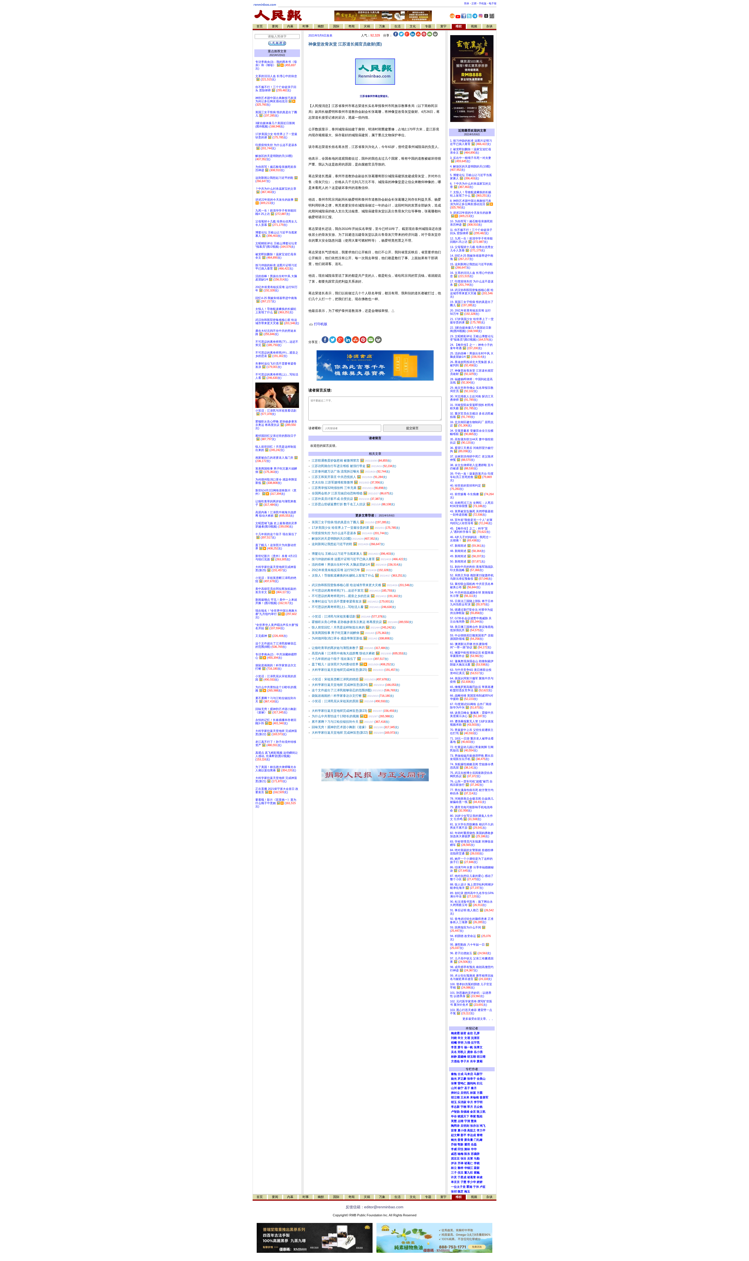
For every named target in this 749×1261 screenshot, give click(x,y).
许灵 (454, 1177)
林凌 (480, 1177)
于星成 (462, 1177)
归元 (480, 1083)
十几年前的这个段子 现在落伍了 (350, 658)
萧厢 (480, 1061)
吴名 (454, 1052)
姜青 (460, 1139)
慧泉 (474, 1121)
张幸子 (471, 1078)
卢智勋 (455, 1111)
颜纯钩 (471, 1083)
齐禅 (460, 1163)
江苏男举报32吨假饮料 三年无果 (349, 487)
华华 (474, 1149)
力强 (467, 1042)
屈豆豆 (455, 1158)
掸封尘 (455, 1092)
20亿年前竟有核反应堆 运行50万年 (352, 570)
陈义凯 (481, 1111)
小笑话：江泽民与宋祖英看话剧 (349, 616)
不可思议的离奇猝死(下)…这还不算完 (354, 590)
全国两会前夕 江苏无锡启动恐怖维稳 (352, 493)
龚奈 (470, 1052)
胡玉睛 (471, 1056)
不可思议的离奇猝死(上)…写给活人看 (354, 607)
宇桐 (463, 1106)
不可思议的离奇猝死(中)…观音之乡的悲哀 (357, 596)
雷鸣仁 (462, 1083)
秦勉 (454, 1074)
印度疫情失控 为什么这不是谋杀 (350, 533)
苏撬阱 (475, 1153)
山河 (454, 1088)
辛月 (470, 1102)
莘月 (470, 1106)
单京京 (455, 1182)
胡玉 (454, 1102)
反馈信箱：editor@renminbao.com (374, 1207)
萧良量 (468, 1139)
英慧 (454, 1121)
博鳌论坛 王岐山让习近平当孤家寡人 (353, 553)
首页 (259, 26)
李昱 (454, 1047)
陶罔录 (455, 1125)
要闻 (275, 26)
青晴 (480, 1135)
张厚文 (478, 1047)
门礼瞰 (478, 1139)
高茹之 (471, 1130)
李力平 (481, 1130)
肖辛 (473, 1061)
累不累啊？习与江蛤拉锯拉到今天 (350, 721)
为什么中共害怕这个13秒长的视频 (353, 716)
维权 (459, 26)
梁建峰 (462, 1056)
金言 (473, 1111)
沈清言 (475, 1037)
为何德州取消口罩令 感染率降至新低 (352, 638)
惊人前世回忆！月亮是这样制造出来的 (354, 627)
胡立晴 (481, 1056)
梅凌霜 (455, 1033)
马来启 (468, 1074)
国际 (336, 26)
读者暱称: (315, 428)
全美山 (481, 1078)
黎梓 (460, 1167)
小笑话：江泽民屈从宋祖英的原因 (350, 701)
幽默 (321, 26)
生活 (397, 26)
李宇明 (478, 1102)
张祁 (454, 1191)
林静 (454, 1056)
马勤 (477, 1158)
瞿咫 (467, 1144)
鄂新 (460, 1144)
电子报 (492, 3)
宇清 (467, 1121)
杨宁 (460, 1088)
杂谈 (489, 26)
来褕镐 (474, 1097)
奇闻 (351, 26)
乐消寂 (462, 1102)
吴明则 (465, 1125)
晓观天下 (463, 1116)
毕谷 (454, 1116)
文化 (413, 26)
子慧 (463, 1182)
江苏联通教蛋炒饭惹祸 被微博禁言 (351, 460)
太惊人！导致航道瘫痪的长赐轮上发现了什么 (359, 575)
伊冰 (454, 1163)
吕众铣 (478, 1106)
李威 (454, 1149)
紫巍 (477, 1172)
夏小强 (462, 1130)
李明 (460, 1042)
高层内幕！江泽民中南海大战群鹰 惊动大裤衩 (359, 653)
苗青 (454, 1130)
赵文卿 (455, 1135)
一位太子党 (458, 1186)
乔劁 (454, 1144)
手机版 (482, 3)
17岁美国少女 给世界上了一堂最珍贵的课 (356, 527)
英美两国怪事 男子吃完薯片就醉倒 (351, 633)
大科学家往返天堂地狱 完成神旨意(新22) (355, 732)
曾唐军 (484, 1097)
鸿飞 (482, 1125)
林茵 (473, 1092)
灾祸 (367, 26)
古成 (460, 1074)
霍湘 (469, 1186)
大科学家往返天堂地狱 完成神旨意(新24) (356, 684)
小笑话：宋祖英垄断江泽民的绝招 (351, 679)
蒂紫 (473, 1116)
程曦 (454, 1042)
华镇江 (468, 1167)
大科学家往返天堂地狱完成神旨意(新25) (355, 669)
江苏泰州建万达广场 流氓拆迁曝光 (351, 471)
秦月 (474, 1088)
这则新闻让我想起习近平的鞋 (348, 544)
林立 (454, 1167)
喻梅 (460, 1153)
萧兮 (460, 1047)
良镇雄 (465, 1111)
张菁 (454, 1083)
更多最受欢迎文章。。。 (478, 1018)
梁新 (477, 1167)
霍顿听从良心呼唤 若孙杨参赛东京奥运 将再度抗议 (362, 622)
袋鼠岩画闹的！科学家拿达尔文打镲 (353, 695)
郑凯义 (462, 1052)
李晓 (477, 1163)
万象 (382, 26)
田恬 (460, 1149)
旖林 (467, 1149)
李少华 (471, 1182)
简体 (466, 3)
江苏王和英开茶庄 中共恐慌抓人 (349, 477)
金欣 (470, 1033)
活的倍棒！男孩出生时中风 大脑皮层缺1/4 (357, 564)
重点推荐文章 (277, 51)
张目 (463, 1158)
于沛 (476, 1186)
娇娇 (480, 1182)
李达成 (471, 1135)
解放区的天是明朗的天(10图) (345, 538)
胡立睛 (455, 1097)
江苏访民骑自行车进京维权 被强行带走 (354, 466)
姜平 (463, 1135)
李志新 (455, 1106)
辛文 (460, 1037)
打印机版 (320, 324)
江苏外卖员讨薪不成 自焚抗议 (348, 498)
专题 (428, 26)
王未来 (465, 1097)
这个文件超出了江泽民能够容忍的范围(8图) (355, 690)
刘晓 (454, 1037)
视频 (474, 26)
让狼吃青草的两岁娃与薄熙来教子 (350, 648)
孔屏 (477, 1033)
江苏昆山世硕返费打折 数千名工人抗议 (353, 504)
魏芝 (460, 1191)
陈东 (467, 1153)
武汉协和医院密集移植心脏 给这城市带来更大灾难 (362, 585)
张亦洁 (474, 1125)
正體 (474, 3)
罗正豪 (462, 1078)
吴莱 (470, 1158)
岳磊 (474, 1144)
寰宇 (443, 26)
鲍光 (454, 1139)
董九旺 (468, 1172)
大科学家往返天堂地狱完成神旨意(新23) (355, 710)
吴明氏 (465, 1092)
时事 (306, 26)
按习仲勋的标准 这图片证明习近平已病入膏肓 (359, 559)
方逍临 (455, 1061)
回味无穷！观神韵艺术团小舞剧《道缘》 (355, 727)
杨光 (454, 1078)
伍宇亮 (475, 1042)
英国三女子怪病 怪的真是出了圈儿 (351, 522)
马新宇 (478, 1074)
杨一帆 (468, 1047)
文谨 (467, 1037)
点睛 (460, 1121)
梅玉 (467, 1191)
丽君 (463, 1033)
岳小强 (478, 1052)
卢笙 (482, 1186)
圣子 (467, 1088)
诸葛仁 (468, 1163)
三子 (454, 1172)
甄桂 (480, 1116)
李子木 (465, 1061)
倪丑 (460, 1172)
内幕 (290, 26)
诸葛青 (471, 1177)
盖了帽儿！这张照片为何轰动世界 (353, 664)
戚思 (454, 1153)
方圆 (480, 1092)
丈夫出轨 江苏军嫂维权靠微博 (348, 482)
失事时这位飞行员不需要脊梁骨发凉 (353, 601)
